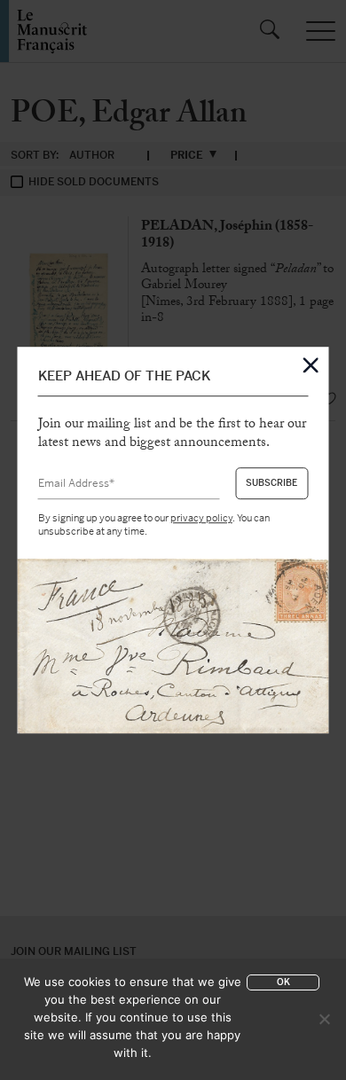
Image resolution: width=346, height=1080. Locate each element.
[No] (324, 1019)
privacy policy (201, 519)
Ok (283, 982)
